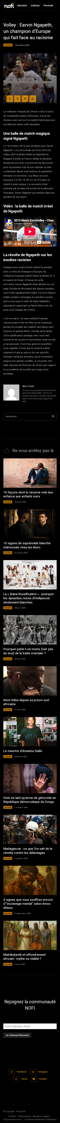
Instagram (43, 1071)
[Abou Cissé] (11, 394)
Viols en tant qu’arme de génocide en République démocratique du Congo (29, 800)
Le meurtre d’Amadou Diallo (22, 751)
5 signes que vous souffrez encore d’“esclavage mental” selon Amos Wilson (28, 903)
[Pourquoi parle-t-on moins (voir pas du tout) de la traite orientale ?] (30, 629)
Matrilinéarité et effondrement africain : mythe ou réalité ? (24, 956)
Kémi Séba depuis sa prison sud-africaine (26, 702)
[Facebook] (9, 98)
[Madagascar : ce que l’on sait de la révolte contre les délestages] (30, 829)
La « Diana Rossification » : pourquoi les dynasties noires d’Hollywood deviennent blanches (28, 598)
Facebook (21, 1071)
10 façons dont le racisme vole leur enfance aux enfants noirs (28, 494)
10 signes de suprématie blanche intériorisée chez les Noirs (26, 545)
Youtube (43, 1078)
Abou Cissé (28, 386)
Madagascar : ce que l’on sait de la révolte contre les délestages (27, 850)
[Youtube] (33, 1079)
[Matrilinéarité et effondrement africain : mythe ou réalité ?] (30, 935)
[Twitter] (17, 98)
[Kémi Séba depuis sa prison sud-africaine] (30, 680)
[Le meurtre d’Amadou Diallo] (30, 731)
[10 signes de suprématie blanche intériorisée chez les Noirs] (30, 524)
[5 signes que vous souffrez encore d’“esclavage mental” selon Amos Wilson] (30, 880)
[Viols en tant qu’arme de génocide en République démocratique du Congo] (30, 778)
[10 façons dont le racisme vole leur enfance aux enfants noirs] (30, 473)
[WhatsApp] (32, 98)
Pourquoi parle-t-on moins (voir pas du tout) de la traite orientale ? (28, 651)
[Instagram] (33, 1072)
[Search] (53, 416)
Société (8, 45)
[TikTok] (16, 1079)
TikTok (24, 1078)
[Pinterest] (25, 98)
